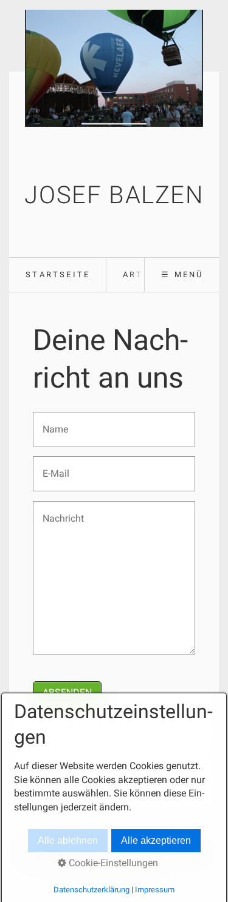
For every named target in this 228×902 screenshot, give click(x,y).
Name (52, 422)
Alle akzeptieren (156, 840)
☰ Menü (182, 274)
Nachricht (58, 511)
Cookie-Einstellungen (112, 863)
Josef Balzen (113, 195)
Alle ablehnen (68, 840)
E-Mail (52, 466)
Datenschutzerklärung (92, 889)
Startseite (58, 274)
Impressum (154, 889)
